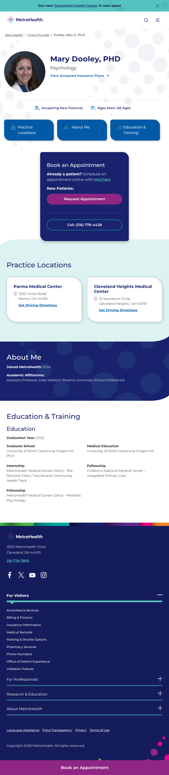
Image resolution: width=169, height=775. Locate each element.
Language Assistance (23, 730)
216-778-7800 (18, 561)
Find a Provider (38, 35)
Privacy (81, 730)
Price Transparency (57, 730)
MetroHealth (14, 35)
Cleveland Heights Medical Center (123, 289)
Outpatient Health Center (76, 6)
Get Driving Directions (38, 305)
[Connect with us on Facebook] (10, 575)
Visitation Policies (20, 669)
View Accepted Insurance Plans (77, 76)
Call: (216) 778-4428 (84, 225)
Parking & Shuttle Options (27, 639)
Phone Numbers (19, 654)
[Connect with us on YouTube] (32, 575)
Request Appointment (84, 199)
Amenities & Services (23, 610)
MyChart (102, 179)
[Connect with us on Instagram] (44, 575)
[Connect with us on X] (21, 575)
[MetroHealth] (25, 20)
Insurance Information (24, 625)
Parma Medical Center (38, 286)
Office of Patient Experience (28, 661)
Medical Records (19, 632)
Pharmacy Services (21, 647)
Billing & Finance (20, 617)
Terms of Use (99, 730)
